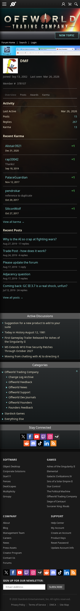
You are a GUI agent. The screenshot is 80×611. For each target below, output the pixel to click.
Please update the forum (20, 262)
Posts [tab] (23, 94)
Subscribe (56, 587)
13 (75, 127)
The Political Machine (58, 491)
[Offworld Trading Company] (40, 20)
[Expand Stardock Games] (2, 414)
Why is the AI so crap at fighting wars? (30, 239)
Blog (5, 527)
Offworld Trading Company (62, 496)
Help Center (57, 522)
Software (10, 459)
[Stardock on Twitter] (23, 436)
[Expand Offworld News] (6, 387)
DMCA (52, 604)
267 (75, 122)
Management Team (14, 533)
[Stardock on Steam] (56, 436)
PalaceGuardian (16, 177)
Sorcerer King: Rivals (58, 506)
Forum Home (8, 42)
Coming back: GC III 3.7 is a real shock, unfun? (35, 286)
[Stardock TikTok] (40, 443)
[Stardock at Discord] (33, 443)
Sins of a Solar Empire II (60, 481)
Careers (7, 538)
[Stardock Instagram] (50, 436)
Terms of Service (37, 604)
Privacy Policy (18, 604)
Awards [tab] (34, 94)
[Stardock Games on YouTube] (36, 436)
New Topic (66, 35)
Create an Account (61, 533)
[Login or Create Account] (63, 4)
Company (10, 516)
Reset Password (59, 542)
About (6, 522)
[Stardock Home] (13, 4)
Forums (7, 562)
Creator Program (12, 552)
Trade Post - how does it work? (24, 251)
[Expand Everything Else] (2, 419)
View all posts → (13, 297)
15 (75, 116)
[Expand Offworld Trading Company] (2, 372)
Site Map (64, 604)
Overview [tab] (10, 94)
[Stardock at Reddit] (26, 443)
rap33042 (11, 159)
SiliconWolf (13, 209)
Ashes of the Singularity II (61, 466)
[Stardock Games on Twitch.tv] (43, 436)
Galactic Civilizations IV (59, 476)
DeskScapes (9, 486)
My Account (57, 527)
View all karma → (13, 222)
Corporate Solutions (14, 471)
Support (57, 516)
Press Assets (10, 547)
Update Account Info (62, 547)
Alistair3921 (13, 146)
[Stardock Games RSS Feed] (53, 443)
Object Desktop (11, 466)
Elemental (52, 471)
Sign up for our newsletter (23, 580)
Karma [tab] (45, 94)
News (6, 542)
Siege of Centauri (56, 501)
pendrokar (12, 191)
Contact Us (9, 557)
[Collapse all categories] (77, 371)
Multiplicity (9, 491)
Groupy (7, 496)
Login (33, 42)
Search (23, 42)
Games (51, 459)
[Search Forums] (76, 4)
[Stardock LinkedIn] (46, 443)
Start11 (7, 476)
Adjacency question (16, 274)
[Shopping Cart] (70, 4)
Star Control (53, 486)
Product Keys (58, 538)
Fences (7, 481)
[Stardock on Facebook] (30, 436)
